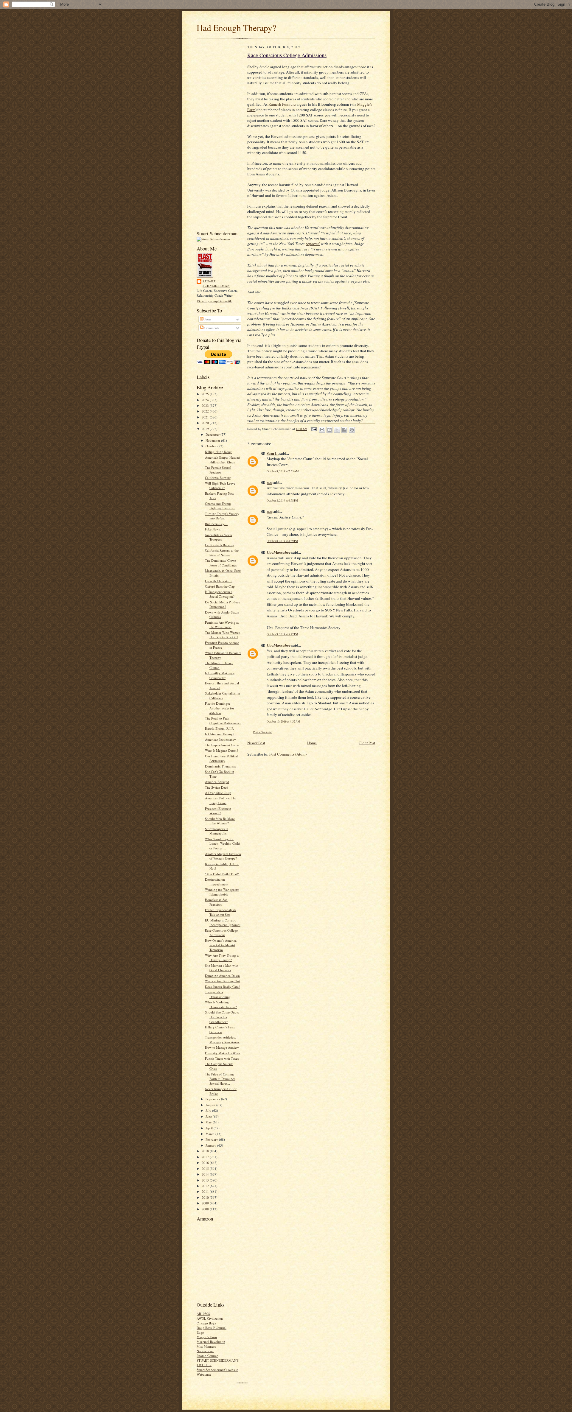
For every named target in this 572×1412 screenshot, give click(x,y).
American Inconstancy (220, 739)
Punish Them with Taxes (222, 1058)
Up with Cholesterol (218, 581)
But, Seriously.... (216, 523)
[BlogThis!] (329, 430)
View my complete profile (214, 301)
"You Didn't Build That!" (222, 874)
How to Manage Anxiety (222, 1047)
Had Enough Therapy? (236, 27)
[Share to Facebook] (344, 430)
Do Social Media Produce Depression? (222, 604)
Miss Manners (206, 1346)
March (210, 1133)
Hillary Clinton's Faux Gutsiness (220, 1029)
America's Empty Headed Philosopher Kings (222, 459)
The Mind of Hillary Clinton (219, 665)
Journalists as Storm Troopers (218, 537)
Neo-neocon (205, 1351)
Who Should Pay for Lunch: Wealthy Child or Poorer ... (222, 843)
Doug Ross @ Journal (211, 1327)
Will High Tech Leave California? (220, 485)
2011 (206, 1191)
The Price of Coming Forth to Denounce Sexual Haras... (220, 1079)
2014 (206, 1174)
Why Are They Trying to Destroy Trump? (222, 957)
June (209, 1116)
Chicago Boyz (206, 1323)
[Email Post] (314, 429)
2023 (206, 405)
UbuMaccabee (278, 552)
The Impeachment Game (222, 745)
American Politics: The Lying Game (220, 800)
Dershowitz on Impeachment (216, 881)
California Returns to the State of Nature (222, 552)
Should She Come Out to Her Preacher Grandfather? (222, 1017)
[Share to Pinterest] (352, 430)
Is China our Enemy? (219, 734)
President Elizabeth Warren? (218, 810)
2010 (206, 1197)
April (210, 1128)
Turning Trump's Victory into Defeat (222, 516)
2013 (206, 1180)
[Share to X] (337, 430)
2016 (206, 1162)
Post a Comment (262, 732)
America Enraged (217, 781)
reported (313, 243)
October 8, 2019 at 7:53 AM (283, 471)
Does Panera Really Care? (222, 986)
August (211, 1105)
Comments (211, 328)
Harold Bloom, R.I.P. (219, 728)
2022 (206, 411)
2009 (206, 1203)
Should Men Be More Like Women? (220, 821)
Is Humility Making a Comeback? (219, 675)
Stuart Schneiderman (216, 283)
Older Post (367, 742)
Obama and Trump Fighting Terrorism (220, 505)
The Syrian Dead (216, 787)
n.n (269, 482)
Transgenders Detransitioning (218, 994)
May (209, 1122)
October (211, 446)
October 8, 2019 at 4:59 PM (282, 541)
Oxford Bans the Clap (220, 586)
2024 (206, 400)
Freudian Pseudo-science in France (222, 645)
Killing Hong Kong (218, 451)
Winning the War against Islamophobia (222, 891)
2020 (206, 423)
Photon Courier (207, 1355)
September (213, 1099)
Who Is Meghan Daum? (221, 750)
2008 (206, 1209)
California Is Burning (219, 545)
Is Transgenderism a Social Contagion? (219, 594)
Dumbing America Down (222, 975)
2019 (206, 428)
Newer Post (256, 742)
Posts (207, 319)
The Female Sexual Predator (218, 469)
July (209, 1110)
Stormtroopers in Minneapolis (216, 831)
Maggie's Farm (207, 1337)
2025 (206, 394)
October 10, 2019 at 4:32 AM (283, 721)
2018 (206, 1151)
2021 (206, 417)
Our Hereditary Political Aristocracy (221, 758)
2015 (206, 1168)
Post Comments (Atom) (288, 754)
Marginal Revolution (211, 1341)
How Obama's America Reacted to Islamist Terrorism (221, 945)
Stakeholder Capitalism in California (222, 695)
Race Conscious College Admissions (221, 932)
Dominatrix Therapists (220, 766)
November (213, 440)
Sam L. (273, 453)
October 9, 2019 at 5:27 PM (282, 634)
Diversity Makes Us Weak (222, 1053)
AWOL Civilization (210, 1318)
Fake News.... (214, 529)
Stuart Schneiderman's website (217, 1369)
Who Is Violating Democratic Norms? (221, 1004)
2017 (206, 1157)
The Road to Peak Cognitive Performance (223, 720)
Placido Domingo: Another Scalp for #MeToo (219, 708)
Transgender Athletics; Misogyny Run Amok (222, 1039)
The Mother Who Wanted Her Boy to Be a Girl (222, 634)
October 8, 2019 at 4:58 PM (282, 500)
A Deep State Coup (218, 792)
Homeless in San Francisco (216, 902)
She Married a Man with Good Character (221, 967)
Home (312, 742)
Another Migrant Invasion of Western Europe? (223, 856)
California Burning (218, 477)
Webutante (204, 1374)
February (212, 1139)
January (211, 1145)
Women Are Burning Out (222, 981)
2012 (206, 1186)
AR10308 (203, 1313)
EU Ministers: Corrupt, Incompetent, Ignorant (222, 922)
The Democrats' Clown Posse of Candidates (221, 562)
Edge (200, 1332)
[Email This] (322, 430)
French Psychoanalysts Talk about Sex (220, 912)
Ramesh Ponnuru (282, 104)
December (213, 434)
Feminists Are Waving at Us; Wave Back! (222, 624)
